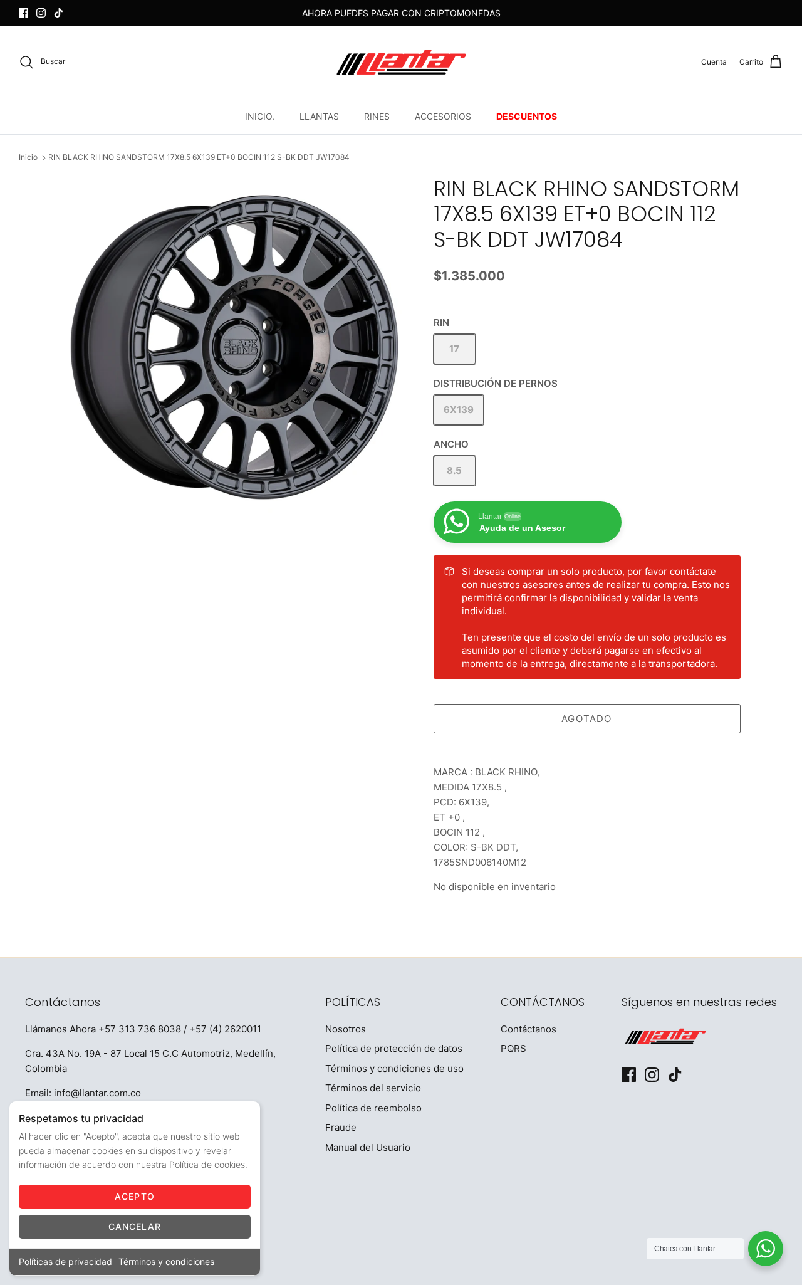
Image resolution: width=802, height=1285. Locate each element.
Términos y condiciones (166, 1261)
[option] (234, 348)
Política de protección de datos (393, 1048)
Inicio (28, 157)
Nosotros (345, 1029)
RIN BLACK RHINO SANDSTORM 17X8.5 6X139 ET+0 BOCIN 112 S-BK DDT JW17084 (199, 157)
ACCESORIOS (443, 116)
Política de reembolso (373, 1108)
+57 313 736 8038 (139, 1029)
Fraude (341, 1127)
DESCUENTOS (526, 116)
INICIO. (259, 116)
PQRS (513, 1048)
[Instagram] (41, 13)
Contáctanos (528, 1029)
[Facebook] (23, 13)
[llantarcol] (401, 62)
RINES (377, 116)
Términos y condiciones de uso (394, 1068)
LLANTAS (319, 116)
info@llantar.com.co (97, 1093)
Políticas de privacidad (65, 1261)
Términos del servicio (373, 1088)
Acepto (135, 1196)
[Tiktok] (58, 13)
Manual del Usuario (367, 1147)
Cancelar (135, 1226)
